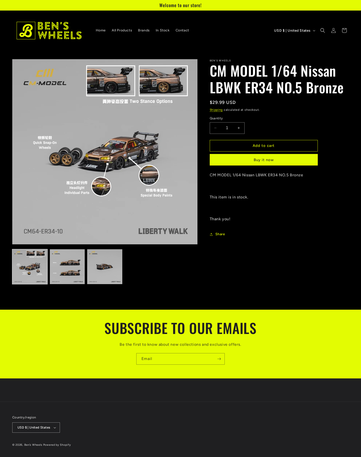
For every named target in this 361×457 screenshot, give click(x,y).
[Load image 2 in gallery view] (67, 266)
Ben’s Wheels (33, 444)
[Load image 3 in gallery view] (104, 266)
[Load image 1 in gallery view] (29, 266)
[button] (322, 30)
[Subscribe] (219, 359)
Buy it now (264, 160)
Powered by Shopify (57, 444)
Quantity (216, 118)
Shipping (216, 109)
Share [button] (220, 234)
